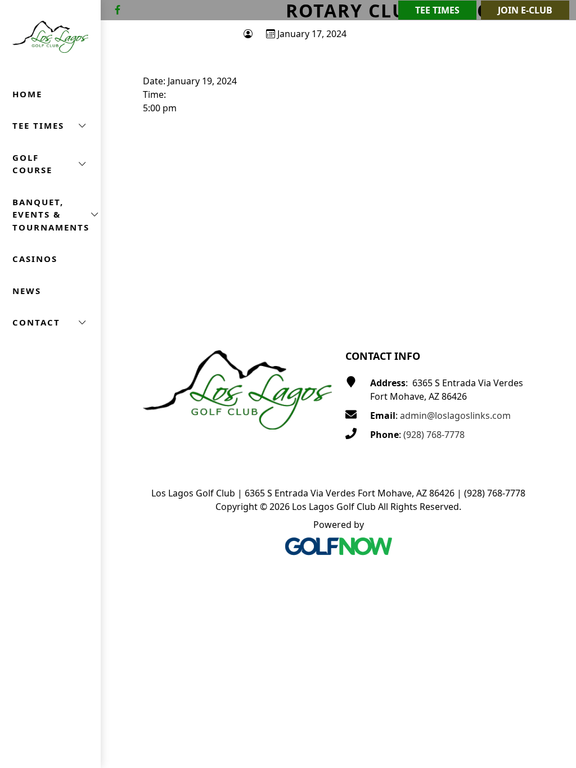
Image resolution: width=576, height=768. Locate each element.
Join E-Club (525, 10)
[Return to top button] (554, 303)
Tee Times (437, 10)
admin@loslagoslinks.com (455, 415)
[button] (50, 126)
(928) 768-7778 (434, 434)
